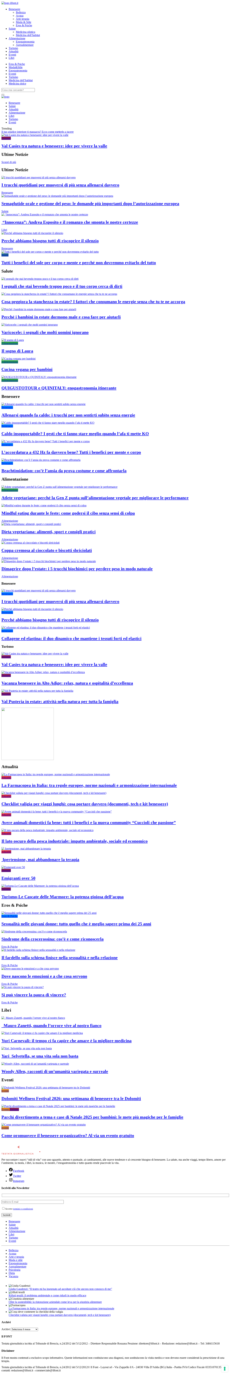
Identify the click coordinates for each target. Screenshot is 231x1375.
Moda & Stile (23, 22)
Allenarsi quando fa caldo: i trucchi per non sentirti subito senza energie (68, 415)
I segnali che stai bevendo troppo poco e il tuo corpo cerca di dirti (61, 286)
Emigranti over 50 (18, 878)
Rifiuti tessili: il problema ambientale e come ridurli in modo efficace (47, 1295)
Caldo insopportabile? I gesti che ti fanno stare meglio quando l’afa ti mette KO (75, 433)
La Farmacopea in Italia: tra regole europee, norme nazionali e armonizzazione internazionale (89, 785)
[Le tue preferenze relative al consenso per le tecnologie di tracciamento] (224, 1368)
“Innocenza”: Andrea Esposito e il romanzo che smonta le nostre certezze (69, 222)
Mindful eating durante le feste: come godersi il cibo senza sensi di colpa (68, 513)
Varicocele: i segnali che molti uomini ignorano (45, 332)
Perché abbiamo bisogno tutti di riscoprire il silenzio (50, 240)
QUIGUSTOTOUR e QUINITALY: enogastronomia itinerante (58, 388)
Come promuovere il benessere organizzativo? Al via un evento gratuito (67, 1135)
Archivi (5, 1329)
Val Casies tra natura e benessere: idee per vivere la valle (54, 146)
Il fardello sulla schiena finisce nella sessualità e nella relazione (59, 957)
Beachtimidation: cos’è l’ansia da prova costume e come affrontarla (64, 470)
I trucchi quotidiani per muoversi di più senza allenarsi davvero (60, 185)
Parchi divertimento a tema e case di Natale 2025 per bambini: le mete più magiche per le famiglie (92, 1117)
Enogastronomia (25, 41)
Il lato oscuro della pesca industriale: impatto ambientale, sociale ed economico (74, 841)
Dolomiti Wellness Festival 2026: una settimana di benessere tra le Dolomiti (71, 1098)
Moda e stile (16, 1260)
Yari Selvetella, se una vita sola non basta (39, 1056)
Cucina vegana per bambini (27, 369)
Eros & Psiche (24, 25)
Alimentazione (17, 38)
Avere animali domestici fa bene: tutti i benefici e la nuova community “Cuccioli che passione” (88, 822)
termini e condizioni (23, 1208)
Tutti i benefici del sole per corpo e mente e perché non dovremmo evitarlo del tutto (78, 262)
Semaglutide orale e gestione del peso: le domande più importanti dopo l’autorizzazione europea (90, 203)
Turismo (13, 48)
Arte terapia (22, 18)
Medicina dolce (17, 83)
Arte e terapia (16, 1256)
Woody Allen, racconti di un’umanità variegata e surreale (54, 1071)
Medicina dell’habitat (28, 35)
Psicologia (14, 1269)
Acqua (19, 15)
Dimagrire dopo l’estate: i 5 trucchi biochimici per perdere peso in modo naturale (77, 568)
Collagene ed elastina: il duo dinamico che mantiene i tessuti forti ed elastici (71, 638)
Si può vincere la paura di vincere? (33, 994)
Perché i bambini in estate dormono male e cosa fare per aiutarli (61, 317)
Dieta (12, 1273)
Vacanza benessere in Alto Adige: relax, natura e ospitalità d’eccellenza (67, 683)
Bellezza (21, 12)
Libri (11, 57)
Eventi (12, 54)
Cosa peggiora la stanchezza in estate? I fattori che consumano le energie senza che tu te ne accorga (93, 301)
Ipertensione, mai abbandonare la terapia (40, 859)
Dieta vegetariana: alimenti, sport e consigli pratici (48, 531)
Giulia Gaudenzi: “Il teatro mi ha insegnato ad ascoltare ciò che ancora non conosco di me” (60, 1288)
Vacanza (13, 1276)
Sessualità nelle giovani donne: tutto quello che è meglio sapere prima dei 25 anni (76, 923)
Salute (12, 28)
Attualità (13, 51)
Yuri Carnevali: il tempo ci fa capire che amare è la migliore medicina (66, 1040)
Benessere (14, 9)
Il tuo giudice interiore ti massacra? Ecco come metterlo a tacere (37, 131)
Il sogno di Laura (17, 351)
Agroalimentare (25, 44)
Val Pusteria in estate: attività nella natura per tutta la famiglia (59, 701)
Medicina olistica (25, 31)
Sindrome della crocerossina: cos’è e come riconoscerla (52, 939)
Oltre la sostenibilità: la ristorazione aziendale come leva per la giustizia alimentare (55, 1301)
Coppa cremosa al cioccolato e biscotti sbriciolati (46, 550)
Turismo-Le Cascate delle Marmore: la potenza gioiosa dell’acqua (62, 896)
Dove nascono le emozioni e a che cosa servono (44, 976)
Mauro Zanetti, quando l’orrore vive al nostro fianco (51, 1025)
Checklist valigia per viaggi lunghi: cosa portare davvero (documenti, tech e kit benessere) (84, 804)
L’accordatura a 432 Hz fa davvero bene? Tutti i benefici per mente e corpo (71, 452)
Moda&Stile (16, 67)
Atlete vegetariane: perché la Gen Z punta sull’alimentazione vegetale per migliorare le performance (95, 497)
